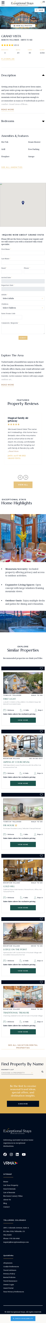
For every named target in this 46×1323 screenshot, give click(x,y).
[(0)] (42, 3)
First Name (6, 249)
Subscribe (23, 1104)
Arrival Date (6, 277)
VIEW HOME (23, 720)
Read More (7, 110)
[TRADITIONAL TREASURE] (23, 997)
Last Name (6, 259)
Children (4, 304)
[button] (23, 25)
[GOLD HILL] (23, 870)
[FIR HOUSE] (23, 809)
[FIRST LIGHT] (23, 683)
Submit (23, 338)
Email (4, 268)
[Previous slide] (20, 477)
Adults (4, 295)
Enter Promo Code (8, 313)
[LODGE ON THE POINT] (23, 934)
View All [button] (23, 485)
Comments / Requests (10, 323)
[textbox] (17, 1072)
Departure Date (8, 285)
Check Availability (23, 1318)
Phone (27, 268)
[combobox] (17, 1072)
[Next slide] (26, 477)
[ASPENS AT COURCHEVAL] (23, 746)
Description (8, 75)
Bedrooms (7, 121)
